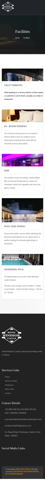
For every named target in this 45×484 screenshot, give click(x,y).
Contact (8, 393)
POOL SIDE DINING (14, 226)
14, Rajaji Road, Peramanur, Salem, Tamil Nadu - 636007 (22, 434)
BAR (6, 170)
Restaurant (9, 385)
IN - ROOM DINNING (15, 126)
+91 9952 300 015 (12, 409)
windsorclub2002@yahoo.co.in (18, 426)
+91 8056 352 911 (28, 409)
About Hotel (9, 389)
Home (17, 38)
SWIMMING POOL (14, 269)
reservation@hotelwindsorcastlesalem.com (23, 419)
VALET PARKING (13, 85)
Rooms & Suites (11, 381)
